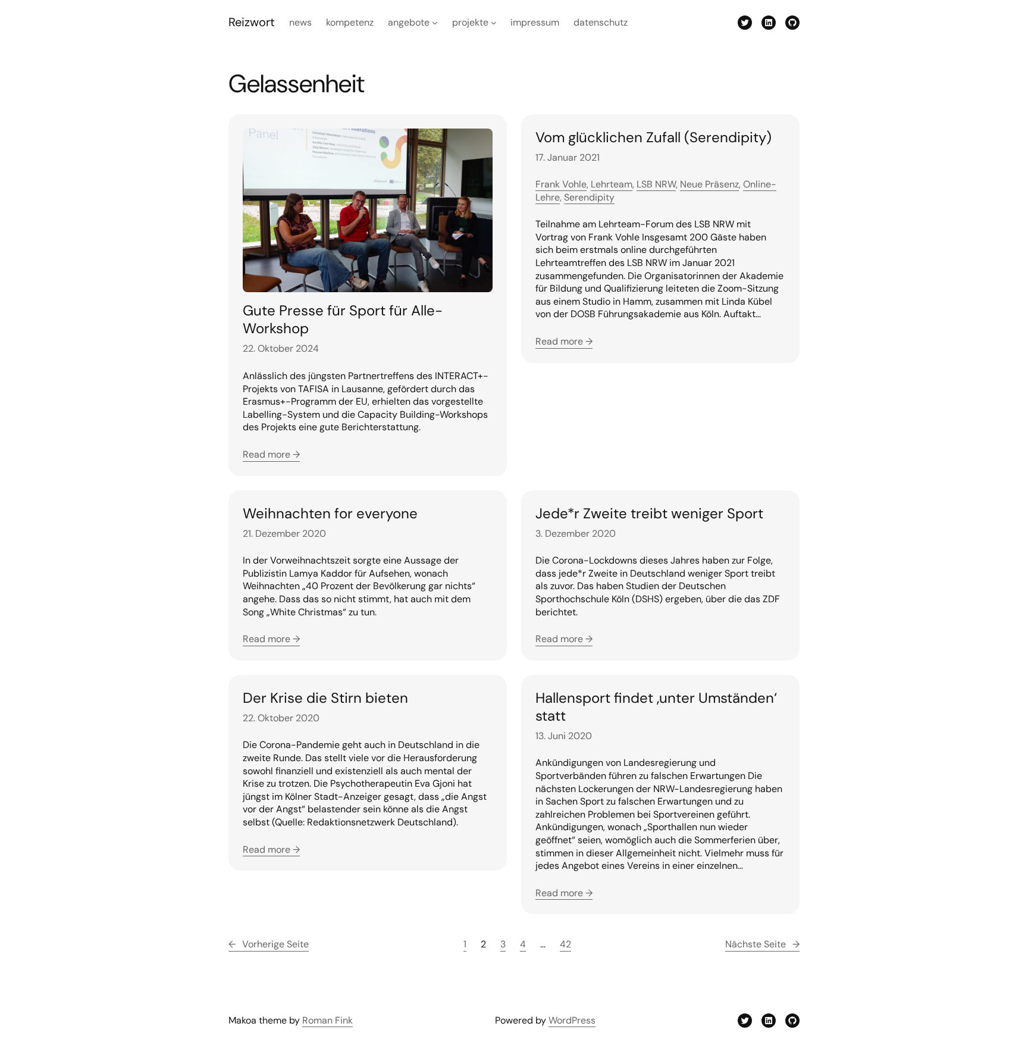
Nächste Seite (762, 944)
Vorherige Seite (268, 944)
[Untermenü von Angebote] (435, 23)
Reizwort (251, 22)
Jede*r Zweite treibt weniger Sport (649, 513)
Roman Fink (327, 1020)
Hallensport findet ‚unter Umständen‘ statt (656, 707)
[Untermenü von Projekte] (494, 23)
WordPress (572, 1020)
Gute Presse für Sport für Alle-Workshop (343, 319)
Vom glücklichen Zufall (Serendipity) (653, 137)
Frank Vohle (561, 184)
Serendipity (589, 197)
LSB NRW (656, 184)
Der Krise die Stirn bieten (325, 698)
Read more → (271, 454)
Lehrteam (611, 184)
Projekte (470, 22)
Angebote (409, 22)
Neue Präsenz (709, 184)
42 (565, 944)
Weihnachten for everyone (330, 513)
